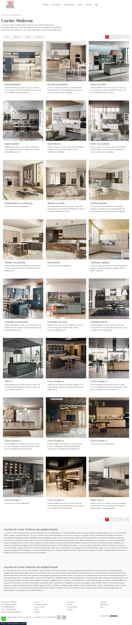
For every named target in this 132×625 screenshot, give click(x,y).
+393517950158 (10, 609)
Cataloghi (103, 602)
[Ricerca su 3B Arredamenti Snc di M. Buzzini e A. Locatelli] (96, 4)
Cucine (8, 15)
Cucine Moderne (16, 15)
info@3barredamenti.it (13, 612)
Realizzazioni (69, 5)
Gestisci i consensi (20, 624)
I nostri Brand (72, 607)
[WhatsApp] (4, 619)
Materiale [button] (16, 37)
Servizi (69, 604)
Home (3, 15)
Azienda (45, 5)
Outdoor (37, 612)
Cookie (9, 624)
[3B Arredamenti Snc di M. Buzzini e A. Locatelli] (10, 4)
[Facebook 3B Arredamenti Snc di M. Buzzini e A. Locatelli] (59, 617)
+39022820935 (9, 607)
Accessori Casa (39, 607)
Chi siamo (70, 602)
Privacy (3, 624)
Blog (80, 5)
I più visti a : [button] (39, 37)
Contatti (88, 5)
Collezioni (56, 5)
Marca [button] (7, 37)
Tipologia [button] (27, 37)
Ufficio (36, 609)
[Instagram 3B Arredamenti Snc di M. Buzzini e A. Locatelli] (64, 617)
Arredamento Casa (40, 604)
